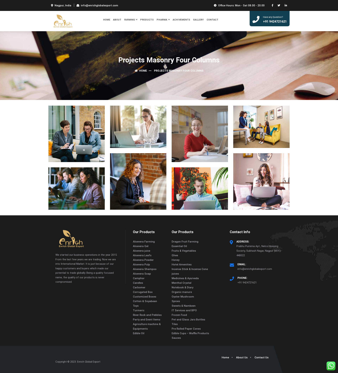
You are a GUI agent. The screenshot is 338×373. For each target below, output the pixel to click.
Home (106, 19)
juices (175, 273)
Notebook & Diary (182, 287)
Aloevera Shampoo (145, 269)
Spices (176, 301)
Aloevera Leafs (142, 255)
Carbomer (139, 287)
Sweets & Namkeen (184, 305)
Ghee (175, 255)
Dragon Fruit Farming (185, 241)
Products (147, 19)
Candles (138, 282)
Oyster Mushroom (183, 296)
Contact (212, 19)
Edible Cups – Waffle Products (190, 333)
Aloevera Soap (142, 273)
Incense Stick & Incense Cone (190, 269)
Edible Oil (138, 333)
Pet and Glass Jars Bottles (188, 319)
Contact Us (261, 357)
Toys (136, 305)
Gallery (198, 19)
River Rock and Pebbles (147, 315)
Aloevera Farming (144, 241)
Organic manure (182, 292)
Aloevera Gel (140, 246)
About (117, 19)
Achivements (181, 19)
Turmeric (138, 310)
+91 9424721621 (247, 282)
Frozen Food (179, 315)
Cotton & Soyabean (145, 301)
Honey (175, 260)
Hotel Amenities (182, 264)
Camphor (139, 278)
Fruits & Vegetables (184, 250)
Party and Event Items (146, 319)
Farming (129, 19)
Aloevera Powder (143, 260)
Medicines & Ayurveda (185, 278)
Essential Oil (179, 246)
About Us (242, 357)
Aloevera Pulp (141, 264)
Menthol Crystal (181, 282)
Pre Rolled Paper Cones (186, 328)
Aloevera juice (141, 250)
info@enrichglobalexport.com (254, 269)
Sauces (176, 337)
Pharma (162, 19)
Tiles (175, 324)
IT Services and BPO (184, 310)
